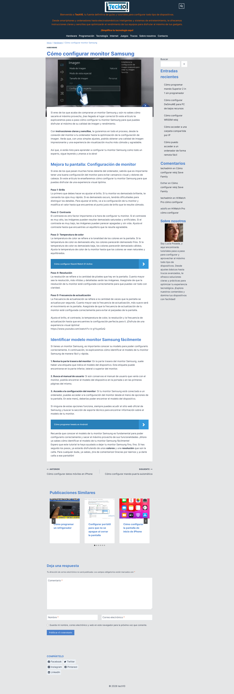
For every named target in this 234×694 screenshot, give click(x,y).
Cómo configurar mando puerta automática (128, 471)
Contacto (163, 36)
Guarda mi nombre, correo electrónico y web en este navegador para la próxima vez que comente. (98, 625)
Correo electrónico (113, 617)
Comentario (55, 580)
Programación (86, 36)
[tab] (94, 545)
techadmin (166, 168)
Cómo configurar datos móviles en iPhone (70, 471)
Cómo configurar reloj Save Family (172, 172)
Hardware (71, 36)
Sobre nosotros (147, 36)
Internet (114, 36)
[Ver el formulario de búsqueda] (181, 6)
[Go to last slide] (54, 521)
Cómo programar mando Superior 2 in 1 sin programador (175, 88)
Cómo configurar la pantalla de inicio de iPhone (133, 528)
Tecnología (102, 36)
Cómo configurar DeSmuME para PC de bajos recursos (174, 104)
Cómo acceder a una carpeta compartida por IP (175, 131)
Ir (184, 64)
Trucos (133, 36)
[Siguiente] (146, 521)
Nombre (53, 617)
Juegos (124, 36)
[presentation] (65, 509)
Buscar (164, 59)
